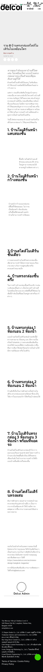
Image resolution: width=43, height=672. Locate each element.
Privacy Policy (8, 664)
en (2, 6)
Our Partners (26, 4)
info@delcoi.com (7, 628)
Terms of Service (9, 661)
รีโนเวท (39, 6)
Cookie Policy (23, 661)
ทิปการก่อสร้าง (8, 53)
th (7, 6)
